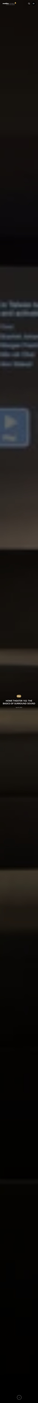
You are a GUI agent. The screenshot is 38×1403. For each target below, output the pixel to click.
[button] (33, 3)
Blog (19, 696)
